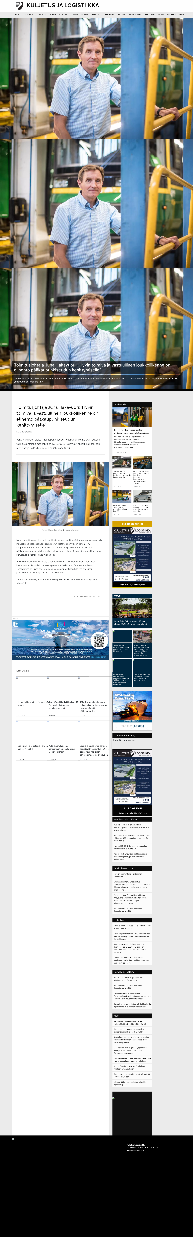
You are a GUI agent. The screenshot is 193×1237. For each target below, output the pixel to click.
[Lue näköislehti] (132, 555)
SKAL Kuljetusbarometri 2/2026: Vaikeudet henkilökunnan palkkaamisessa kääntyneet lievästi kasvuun (132, 936)
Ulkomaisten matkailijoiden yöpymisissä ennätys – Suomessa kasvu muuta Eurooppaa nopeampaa (122, 679)
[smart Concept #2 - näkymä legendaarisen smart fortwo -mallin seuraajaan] (142, 496)
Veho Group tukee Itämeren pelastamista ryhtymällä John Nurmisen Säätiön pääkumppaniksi (93, 706)
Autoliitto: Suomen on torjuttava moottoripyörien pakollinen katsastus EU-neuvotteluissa (131, 827)
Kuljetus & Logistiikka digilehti (132, 584)
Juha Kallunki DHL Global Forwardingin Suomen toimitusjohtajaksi (60, 705)
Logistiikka (41, 15)
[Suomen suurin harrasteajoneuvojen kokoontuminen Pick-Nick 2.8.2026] (122, 636)
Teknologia (110, 15)
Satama (84, 15)
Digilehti (170, 15)
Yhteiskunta (149, 15)
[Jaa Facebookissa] (82, 602)
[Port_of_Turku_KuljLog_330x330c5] (132, 712)
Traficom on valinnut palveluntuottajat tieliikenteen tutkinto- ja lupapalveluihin (122, 474)
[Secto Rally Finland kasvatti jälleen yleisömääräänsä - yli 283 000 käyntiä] (132, 608)
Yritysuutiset (134, 15)
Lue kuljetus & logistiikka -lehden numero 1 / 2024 (33, 747)
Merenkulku (96, 15)
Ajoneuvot (64, 15)
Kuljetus (29, 15)
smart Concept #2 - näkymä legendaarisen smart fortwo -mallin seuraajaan (141, 508)
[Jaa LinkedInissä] (90, 602)
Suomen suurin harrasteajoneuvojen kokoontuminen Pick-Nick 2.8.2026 (121, 648)
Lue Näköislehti (132, 524)
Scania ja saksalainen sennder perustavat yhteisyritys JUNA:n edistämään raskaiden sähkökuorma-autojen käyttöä (94, 750)
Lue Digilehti (133, 808)
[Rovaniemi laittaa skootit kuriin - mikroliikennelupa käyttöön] (121, 496)
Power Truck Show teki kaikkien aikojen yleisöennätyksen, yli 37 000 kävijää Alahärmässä (130, 856)
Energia (121, 15)
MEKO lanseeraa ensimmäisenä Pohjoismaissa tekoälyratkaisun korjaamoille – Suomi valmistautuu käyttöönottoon (132, 996)
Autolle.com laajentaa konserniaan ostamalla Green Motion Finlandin (62, 749)
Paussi (161, 15)
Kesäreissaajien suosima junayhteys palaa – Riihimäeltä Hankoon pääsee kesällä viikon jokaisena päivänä (141, 650)
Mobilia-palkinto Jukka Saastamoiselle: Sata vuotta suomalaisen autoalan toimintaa (142, 677)
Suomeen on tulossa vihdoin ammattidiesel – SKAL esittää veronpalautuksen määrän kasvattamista (132, 838)
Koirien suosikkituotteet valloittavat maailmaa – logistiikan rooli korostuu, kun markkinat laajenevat (131, 960)
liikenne (52, 15)
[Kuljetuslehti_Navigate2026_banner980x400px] (60, 641)
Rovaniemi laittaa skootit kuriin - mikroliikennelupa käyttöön (120, 508)
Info (181, 15)
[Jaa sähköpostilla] (98, 602)
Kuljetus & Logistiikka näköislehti (133, 813)
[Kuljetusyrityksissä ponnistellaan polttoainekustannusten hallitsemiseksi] (132, 416)
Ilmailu (75, 15)
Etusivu (18, 15)
